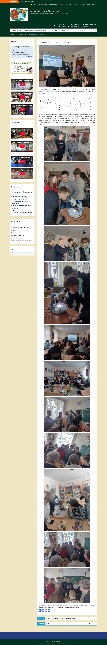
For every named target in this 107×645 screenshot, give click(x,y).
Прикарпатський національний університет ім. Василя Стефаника (51, 643)
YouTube (75, 4)
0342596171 (61, 24)
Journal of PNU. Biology (91, 4)
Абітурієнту (55, 30)
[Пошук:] (88, 30)
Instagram (68, 4)
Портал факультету (53, 4)
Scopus (13, 230)
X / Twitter (81, 4)
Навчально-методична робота (42, 30)
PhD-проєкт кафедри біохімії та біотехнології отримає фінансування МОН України (22, 212)
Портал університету (42, 4)
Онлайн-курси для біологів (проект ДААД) (21, 240)
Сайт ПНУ (13, 225)
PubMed (13, 232)
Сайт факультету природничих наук (19, 227)
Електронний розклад (16, 238)
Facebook (62, 4)
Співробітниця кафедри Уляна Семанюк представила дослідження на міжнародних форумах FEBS (22, 207)
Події (21, 30)
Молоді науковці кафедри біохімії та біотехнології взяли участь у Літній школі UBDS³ (22, 192)
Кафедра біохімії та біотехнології (44, 11)
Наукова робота (29, 30)
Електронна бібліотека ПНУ (17, 235)
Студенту (62, 30)
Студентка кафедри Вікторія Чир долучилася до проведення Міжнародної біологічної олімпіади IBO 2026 (22, 198)
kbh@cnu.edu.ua (61, 26)
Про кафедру (14, 30)
